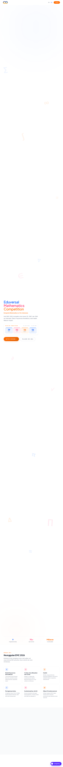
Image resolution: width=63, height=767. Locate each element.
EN (48, 2)
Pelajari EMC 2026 (27, 339)
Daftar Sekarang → (11, 339)
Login (56, 2)
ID (51, 2)
